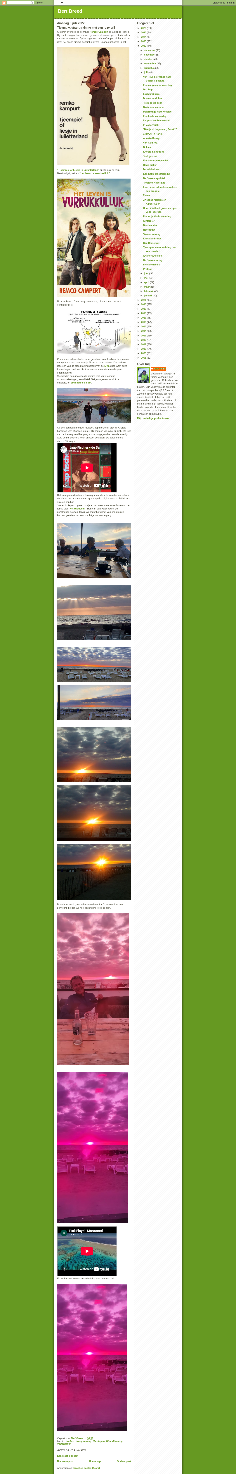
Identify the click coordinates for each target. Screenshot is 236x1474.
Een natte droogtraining (156, 173)
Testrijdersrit (150, 156)
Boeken (70, 1441)
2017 (144, 317)
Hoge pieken (150, 165)
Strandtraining (114, 1441)
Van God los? (151, 142)
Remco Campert (99, 31)
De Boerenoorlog (152, 260)
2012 (144, 340)
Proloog (147, 269)
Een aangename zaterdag (157, 85)
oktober (148, 59)
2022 (144, 45)
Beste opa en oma (153, 107)
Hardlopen (99, 1441)
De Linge (148, 89)
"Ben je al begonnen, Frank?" (160, 129)
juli (146, 72)
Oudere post (124, 1461)
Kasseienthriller (152, 238)
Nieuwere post (65, 1461)
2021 (144, 300)
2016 (144, 322)
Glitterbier (149, 221)
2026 (144, 28)
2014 (144, 331)
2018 (144, 313)
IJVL (107, 365)
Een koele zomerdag (154, 116)
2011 (144, 344)
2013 (144, 335)
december (150, 50)
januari (148, 295)
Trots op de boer (152, 102)
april (147, 282)
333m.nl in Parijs (152, 133)
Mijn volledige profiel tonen (153, 418)
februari (149, 291)
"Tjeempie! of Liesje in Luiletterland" (78, 170)
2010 (144, 349)
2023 (144, 41)
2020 (144, 304)
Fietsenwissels (151, 264)
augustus (149, 68)
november (150, 54)
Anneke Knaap (151, 138)
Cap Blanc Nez (151, 243)
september (150, 63)
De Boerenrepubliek (154, 178)
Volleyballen (64, 1443)
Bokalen (147, 147)
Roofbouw (149, 229)
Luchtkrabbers (151, 94)
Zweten (147, 195)
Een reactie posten (67, 1455)
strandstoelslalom (81, 382)
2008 (144, 357)
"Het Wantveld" (77, 508)
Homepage (95, 1461)
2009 (144, 353)
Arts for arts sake (152, 255)
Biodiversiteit (150, 225)
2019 (144, 308)
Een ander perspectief (155, 160)
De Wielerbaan (151, 169)
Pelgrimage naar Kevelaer (157, 111)
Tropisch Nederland (154, 182)
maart (147, 286)
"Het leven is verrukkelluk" (94, 173)
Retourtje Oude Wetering (157, 216)
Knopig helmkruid (153, 151)
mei (146, 278)
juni (146, 273)
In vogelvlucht (151, 125)
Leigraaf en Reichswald (156, 120)
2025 (144, 32)
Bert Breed (70, 11)
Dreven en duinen (153, 98)
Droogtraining (83, 1441)
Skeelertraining (151, 234)
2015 (144, 326)
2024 (144, 37)
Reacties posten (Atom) (86, 1468)
